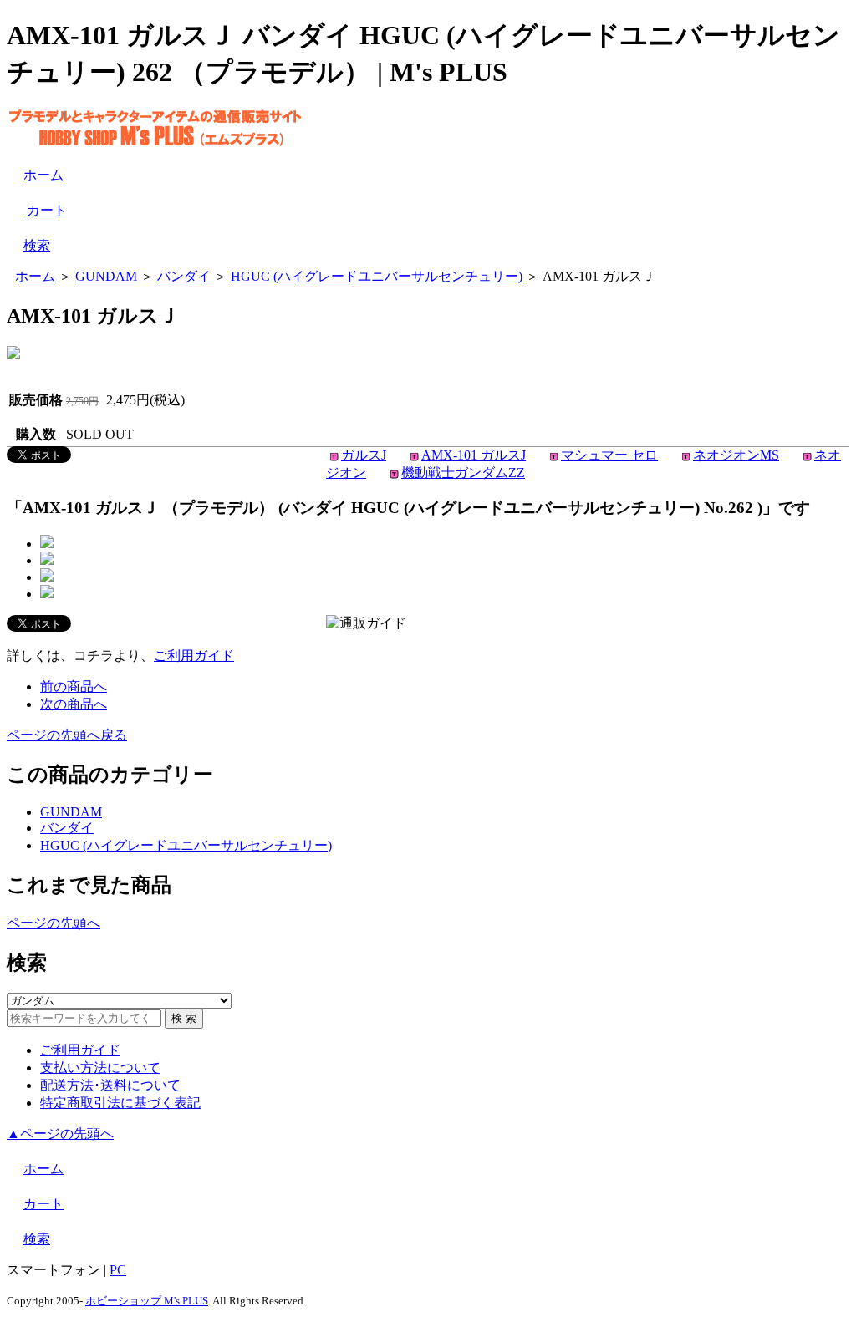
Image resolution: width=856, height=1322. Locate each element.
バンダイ (67, 828)
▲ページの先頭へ (60, 1133)
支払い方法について (100, 1067)
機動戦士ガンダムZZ (463, 472)
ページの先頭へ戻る (67, 735)
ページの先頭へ (53, 923)
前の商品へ (73, 686)
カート (45, 210)
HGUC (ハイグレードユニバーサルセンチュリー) (186, 845)
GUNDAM (71, 812)
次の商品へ (73, 704)
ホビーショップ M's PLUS (146, 1300)
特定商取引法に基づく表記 (120, 1103)
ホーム (43, 175)
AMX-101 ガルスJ (473, 455)
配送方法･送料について (110, 1085)
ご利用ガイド (194, 655)
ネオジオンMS (736, 455)
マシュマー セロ (609, 455)
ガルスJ (363, 455)
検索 (36, 245)
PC (118, 1270)
